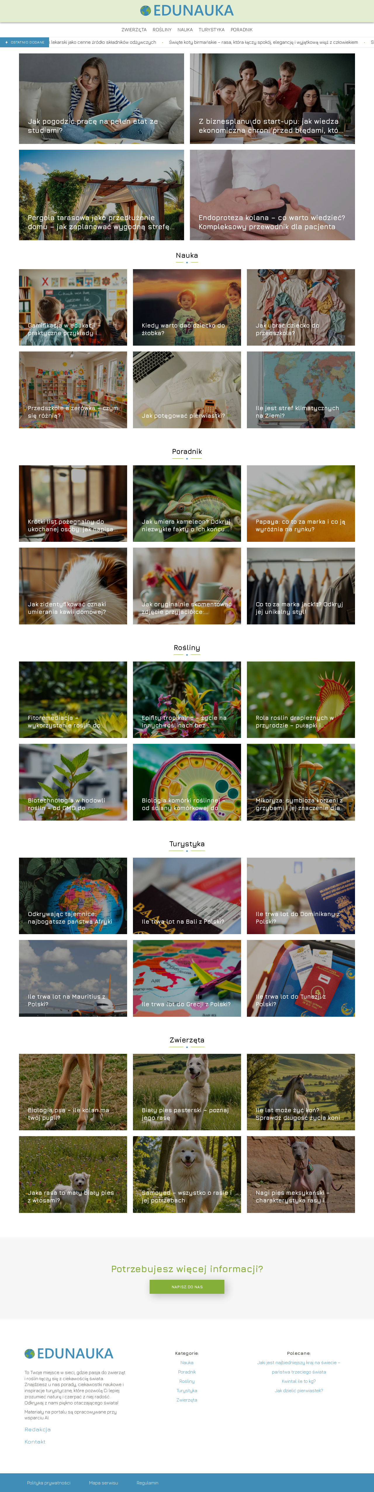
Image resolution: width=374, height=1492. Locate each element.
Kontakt (35, 1441)
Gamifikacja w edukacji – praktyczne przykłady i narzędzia (64, 329)
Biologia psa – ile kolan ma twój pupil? (68, 1114)
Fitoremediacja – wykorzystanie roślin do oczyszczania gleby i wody (68, 721)
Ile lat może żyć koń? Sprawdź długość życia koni (298, 1114)
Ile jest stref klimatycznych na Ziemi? (297, 412)
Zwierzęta (187, 1040)
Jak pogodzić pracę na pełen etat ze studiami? (93, 125)
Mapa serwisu (103, 1482)
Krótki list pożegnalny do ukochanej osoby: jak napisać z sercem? (72, 525)
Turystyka (187, 844)
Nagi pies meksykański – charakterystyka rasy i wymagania (293, 1196)
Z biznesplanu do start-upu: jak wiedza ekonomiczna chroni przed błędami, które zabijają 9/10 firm (272, 126)
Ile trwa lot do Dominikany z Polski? (298, 917)
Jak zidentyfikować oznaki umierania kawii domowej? (67, 608)
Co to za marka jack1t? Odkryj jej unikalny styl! (299, 608)
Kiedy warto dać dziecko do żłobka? (183, 329)
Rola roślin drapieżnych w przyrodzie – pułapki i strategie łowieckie (295, 721)
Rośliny (187, 647)
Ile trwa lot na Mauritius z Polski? (66, 1000)
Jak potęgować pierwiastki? (183, 415)
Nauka (187, 255)
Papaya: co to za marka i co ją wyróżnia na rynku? (300, 525)
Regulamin (147, 1482)
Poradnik (187, 451)
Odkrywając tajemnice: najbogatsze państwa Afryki (70, 917)
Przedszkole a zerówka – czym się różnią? (73, 412)
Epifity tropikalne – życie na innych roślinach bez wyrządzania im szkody (184, 721)
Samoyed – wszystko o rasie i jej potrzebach (187, 1196)
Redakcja (38, 1429)
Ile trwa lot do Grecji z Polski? (186, 1004)
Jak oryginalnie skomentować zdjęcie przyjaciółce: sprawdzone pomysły (187, 608)
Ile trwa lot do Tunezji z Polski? (291, 1000)
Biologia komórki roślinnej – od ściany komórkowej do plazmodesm (184, 804)
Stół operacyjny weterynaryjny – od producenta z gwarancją (263, 42)
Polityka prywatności (48, 1482)
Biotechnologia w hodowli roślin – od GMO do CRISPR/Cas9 (66, 804)
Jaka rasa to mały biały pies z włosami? (71, 1196)
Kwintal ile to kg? (299, 1381)
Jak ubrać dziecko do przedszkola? (287, 329)
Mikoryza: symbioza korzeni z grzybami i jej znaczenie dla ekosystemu (299, 804)
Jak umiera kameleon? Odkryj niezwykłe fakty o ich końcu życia (186, 525)
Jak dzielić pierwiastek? (299, 1390)
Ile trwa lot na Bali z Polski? (183, 921)
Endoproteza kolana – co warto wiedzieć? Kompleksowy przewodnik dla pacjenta (272, 221)
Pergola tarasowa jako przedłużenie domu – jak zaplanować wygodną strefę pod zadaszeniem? (98, 222)
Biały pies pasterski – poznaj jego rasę (185, 1114)
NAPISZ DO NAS (187, 1286)
